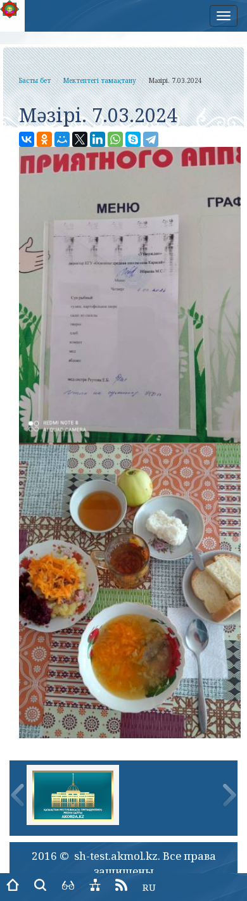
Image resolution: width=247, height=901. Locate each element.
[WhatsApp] (115, 139)
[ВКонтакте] (26, 139)
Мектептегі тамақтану (99, 80)
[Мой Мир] (62, 139)
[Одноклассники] (44, 139)
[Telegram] (150, 139)
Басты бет (35, 80)
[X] (79, 139)
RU (149, 887)
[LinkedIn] (97, 139)
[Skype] (133, 139)
